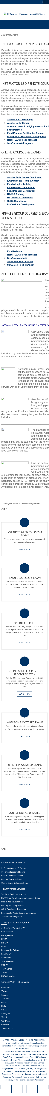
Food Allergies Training (19, 184)
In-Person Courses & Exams (13, 868)
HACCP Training (15, 194)
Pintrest (4, 1002)
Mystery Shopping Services (12, 905)
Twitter (4, 991)
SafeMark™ (6, 954)
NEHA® (4, 939)
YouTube (5, 998)
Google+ (5, 995)
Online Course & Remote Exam (14, 883)
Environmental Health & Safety (23, 180)
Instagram (5, 1013)
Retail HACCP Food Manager (22, 139)
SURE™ (4, 965)
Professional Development (21, 204)
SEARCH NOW (24, 549)
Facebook (5, 987)
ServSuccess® (7, 961)
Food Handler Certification (21, 187)
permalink (36, 504)
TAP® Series (6, 969)
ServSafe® (6, 957)
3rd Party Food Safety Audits (13, 894)
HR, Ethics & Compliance (20, 197)
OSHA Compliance (17, 200)
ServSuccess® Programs (20, 143)
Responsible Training (10, 950)
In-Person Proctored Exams (13, 872)
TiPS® (4, 972)
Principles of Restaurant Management (26, 136)
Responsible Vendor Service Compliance (18, 913)
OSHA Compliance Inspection (13, 909)
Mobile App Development (12, 901)
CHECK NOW (24, 829)
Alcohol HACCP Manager (20, 119)
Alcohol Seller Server (18, 122)
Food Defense (14, 129)
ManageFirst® (7, 935)
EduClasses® (7, 931)
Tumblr (4, 1017)
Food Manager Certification (21, 190)
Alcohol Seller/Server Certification (24, 177)
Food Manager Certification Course (25, 133)
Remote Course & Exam (11, 879)
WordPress (5, 1021)
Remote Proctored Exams (12, 875)
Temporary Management (11, 916)
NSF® (3, 946)
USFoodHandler (8, 976)
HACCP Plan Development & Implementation (20, 898)
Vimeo (4, 1010)
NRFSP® (4, 942)
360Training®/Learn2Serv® (13, 928)
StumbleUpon (7, 1028)
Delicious (5, 1024)
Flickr (3, 1006)
